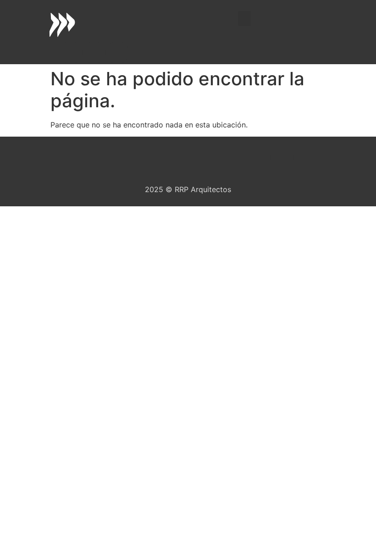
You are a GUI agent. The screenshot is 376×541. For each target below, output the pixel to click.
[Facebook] (70, 52)
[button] (244, 18)
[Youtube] (117, 52)
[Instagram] (94, 52)
